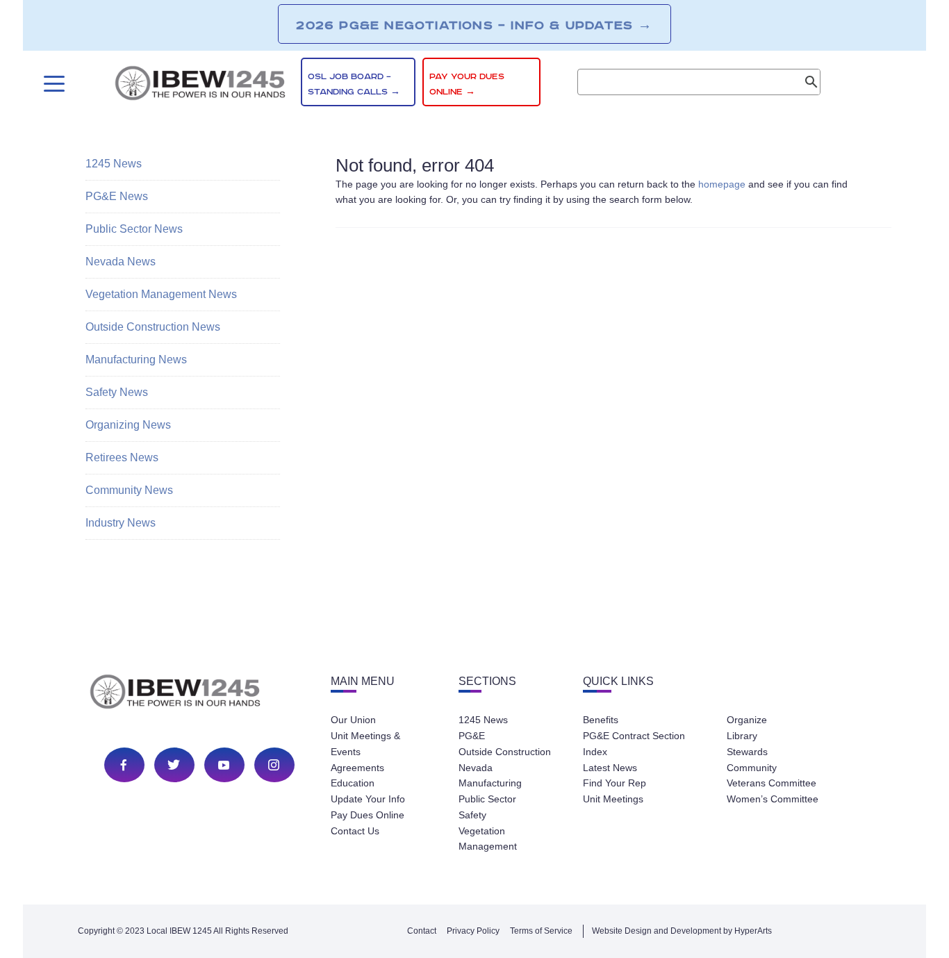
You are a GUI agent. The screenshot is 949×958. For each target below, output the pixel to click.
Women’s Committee (772, 798)
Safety (472, 814)
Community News (129, 490)
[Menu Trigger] (52, 84)
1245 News (113, 164)
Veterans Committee (771, 782)
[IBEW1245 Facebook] (124, 764)
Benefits (600, 719)
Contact (421, 931)
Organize (747, 719)
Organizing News (128, 425)
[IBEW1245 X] (174, 764)
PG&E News (116, 196)
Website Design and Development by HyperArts (682, 931)
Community (752, 767)
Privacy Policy (473, 931)
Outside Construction (505, 751)
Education (352, 782)
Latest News (610, 767)
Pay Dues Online (367, 814)
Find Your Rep (614, 782)
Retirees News (121, 457)
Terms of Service (541, 931)
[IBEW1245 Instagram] (274, 764)
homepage (721, 184)
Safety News (116, 392)
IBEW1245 (200, 85)
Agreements (357, 767)
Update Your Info (368, 798)
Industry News (120, 523)
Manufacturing (490, 782)
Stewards (747, 751)
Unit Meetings (613, 798)
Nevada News (120, 261)
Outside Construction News (152, 327)
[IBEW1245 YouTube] (224, 764)
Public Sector (487, 798)
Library (742, 735)
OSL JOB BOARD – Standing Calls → (354, 84)
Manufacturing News (136, 359)
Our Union (353, 719)
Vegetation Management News (161, 294)
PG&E (472, 735)
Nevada (476, 767)
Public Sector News (134, 229)
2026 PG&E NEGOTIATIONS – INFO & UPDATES (474, 25)
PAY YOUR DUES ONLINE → (466, 84)
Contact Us (355, 830)
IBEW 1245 (199, 694)
